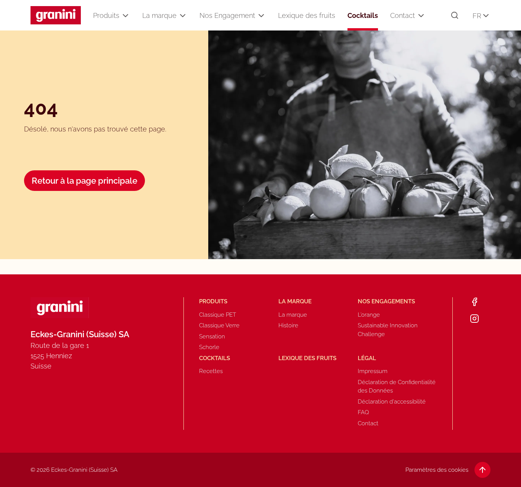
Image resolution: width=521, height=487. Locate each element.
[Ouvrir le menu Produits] (125, 15)
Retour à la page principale (84, 181)
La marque (159, 15)
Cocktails (362, 15)
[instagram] (474, 318)
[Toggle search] (454, 15)
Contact (402, 15)
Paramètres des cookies (436, 469)
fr (477, 16)
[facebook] (474, 301)
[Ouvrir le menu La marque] (182, 15)
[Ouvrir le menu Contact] (421, 15)
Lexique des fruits (306, 15)
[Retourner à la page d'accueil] (56, 15)
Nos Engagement (227, 15)
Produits (106, 15)
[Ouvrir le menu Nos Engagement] (261, 15)
